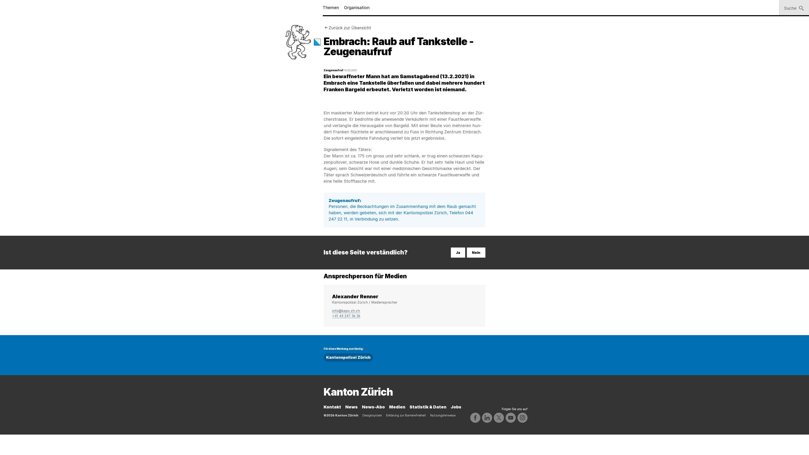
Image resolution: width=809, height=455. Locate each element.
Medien (397, 407)
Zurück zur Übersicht (350, 27)
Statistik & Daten (428, 407)
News (351, 407)
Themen (331, 7)
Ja (458, 252)
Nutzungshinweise (442, 415)
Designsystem (372, 415)
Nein (476, 252)
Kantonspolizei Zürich (348, 357)
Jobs (456, 407)
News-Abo (373, 407)
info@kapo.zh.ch (346, 311)
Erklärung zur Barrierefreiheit (406, 415)
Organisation (357, 7)
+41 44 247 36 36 (346, 316)
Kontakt (332, 407)
